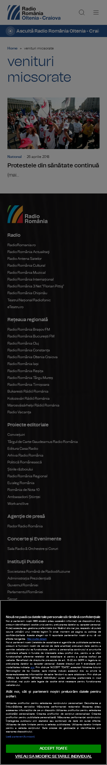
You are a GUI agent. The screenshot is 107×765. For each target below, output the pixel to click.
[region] (53, 682)
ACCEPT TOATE (53, 748)
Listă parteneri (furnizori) (20, 737)
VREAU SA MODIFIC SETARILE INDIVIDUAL (53, 756)
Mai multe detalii (37, 639)
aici (32, 667)
